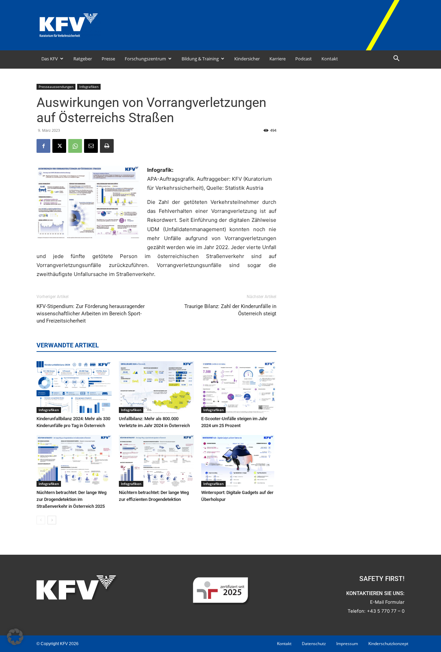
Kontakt (329, 59)
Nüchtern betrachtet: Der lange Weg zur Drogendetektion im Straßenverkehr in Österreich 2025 (71, 499)
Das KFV (49, 59)
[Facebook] (43, 146)
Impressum (347, 643)
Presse (108, 59)
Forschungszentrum (145, 59)
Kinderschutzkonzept (388, 643)
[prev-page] (41, 520)
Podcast (303, 59)
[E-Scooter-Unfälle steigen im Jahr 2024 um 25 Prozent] (238, 387)
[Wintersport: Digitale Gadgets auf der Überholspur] (238, 461)
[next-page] (52, 520)
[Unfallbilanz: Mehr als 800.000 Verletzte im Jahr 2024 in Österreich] (156, 387)
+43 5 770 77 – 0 (385, 611)
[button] (396, 59)
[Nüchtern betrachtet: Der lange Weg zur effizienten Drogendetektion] (156, 461)
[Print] (107, 146)
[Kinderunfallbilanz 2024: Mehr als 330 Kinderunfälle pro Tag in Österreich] (74, 387)
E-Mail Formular (387, 602)
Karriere (277, 59)
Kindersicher (247, 59)
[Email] (91, 146)
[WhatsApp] (75, 146)
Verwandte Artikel (68, 345)
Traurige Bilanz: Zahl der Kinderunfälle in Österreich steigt (230, 310)
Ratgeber (82, 59)
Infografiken (89, 86)
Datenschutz (314, 643)
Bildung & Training (200, 59)
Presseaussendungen (56, 86)
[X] (59, 146)
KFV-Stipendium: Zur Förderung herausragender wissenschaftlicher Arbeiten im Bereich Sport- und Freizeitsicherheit (91, 313)
